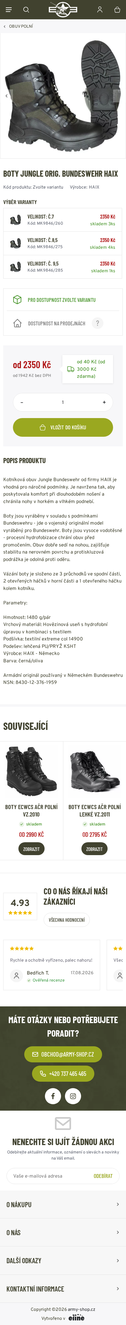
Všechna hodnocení (67, 920)
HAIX (94, 187)
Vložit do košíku (68, 427)
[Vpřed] (119, 95)
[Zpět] (6, 95)
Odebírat (103, 1175)
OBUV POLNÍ (21, 26)
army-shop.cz (81, 1309)
